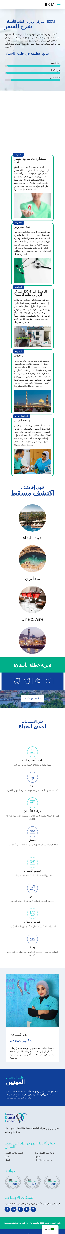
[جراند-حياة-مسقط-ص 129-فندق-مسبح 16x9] (32, 518)
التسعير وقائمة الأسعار (14, 1153)
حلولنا (7, 1157)
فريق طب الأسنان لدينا (44, 1153)
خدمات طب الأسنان (43, 1160)
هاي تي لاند (27, 1223)
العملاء (7, 1160)
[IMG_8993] (32, 1000)
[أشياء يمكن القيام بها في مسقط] (32, 640)
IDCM (49, 4)
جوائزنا (38, 1157)
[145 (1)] (32, 558)
